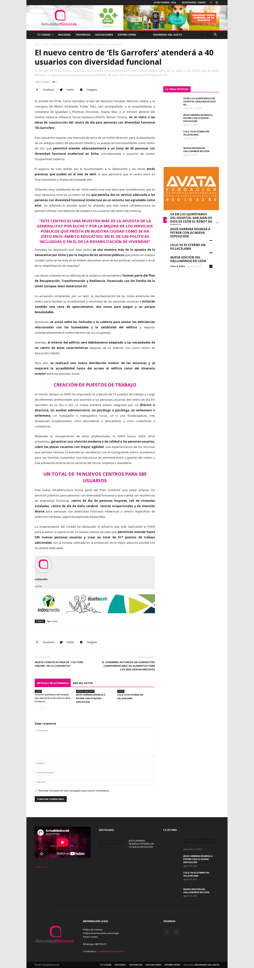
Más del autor (83, 683)
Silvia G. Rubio (177, 266)
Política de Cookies (93, 929)
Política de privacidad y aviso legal (101, 933)
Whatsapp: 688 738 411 (95, 944)
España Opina (127, 34)
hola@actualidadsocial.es (110, 951)
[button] (215, 35)
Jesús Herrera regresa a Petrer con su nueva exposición (90, 698)
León (38, 691)
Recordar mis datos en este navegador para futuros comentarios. (74, 790)
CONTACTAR (42, 866)
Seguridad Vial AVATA (167, 34)
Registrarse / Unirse (194, 2)
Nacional (64, 34)
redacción (41, 579)
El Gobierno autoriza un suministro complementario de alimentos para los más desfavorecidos (128, 665)
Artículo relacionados (53, 683)
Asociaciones (104, 34)
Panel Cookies (90, 936)
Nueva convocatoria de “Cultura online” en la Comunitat (59, 663)
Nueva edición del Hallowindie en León (196, 149)
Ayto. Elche (52, 621)
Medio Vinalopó (85, 691)
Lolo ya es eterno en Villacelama (196, 133)
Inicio (37, 44)
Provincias (83, 34)
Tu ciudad (43, 34)
